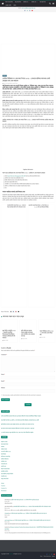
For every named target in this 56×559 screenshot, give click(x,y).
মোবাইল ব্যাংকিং (8, 5)
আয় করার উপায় (43, 1)
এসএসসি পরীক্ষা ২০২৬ (6, 451)
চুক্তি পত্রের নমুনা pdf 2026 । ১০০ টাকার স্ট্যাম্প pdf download (25, 499)
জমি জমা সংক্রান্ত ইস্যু (5, 456)
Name (3, 374)
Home (41, 556)
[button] (28, 2)
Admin (10, 83)
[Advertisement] (28, 34)
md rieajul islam (8, 520)
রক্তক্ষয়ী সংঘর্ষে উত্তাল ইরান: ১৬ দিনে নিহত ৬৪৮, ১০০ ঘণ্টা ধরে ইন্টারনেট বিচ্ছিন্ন (38, 206)
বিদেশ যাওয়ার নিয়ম (9, 1)
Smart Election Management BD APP (16, 176)
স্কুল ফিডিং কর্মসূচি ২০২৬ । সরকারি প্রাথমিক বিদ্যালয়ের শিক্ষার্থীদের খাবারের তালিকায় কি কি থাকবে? (9, 334)
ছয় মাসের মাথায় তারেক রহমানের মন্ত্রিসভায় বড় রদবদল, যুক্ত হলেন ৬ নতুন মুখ (17, 428)
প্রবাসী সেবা (3, 466)
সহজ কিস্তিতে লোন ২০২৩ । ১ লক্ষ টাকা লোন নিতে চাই (46, 332)
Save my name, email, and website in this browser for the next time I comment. (22, 395)
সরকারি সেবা (25, 1)
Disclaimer (3, 490)
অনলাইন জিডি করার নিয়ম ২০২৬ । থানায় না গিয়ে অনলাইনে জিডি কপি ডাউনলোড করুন (16, 206)
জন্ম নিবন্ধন (3, 454)
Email (3, 381)
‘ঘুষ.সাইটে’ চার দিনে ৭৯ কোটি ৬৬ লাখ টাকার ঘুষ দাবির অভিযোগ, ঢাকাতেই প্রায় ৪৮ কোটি (20, 420)
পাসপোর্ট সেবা (4, 463)
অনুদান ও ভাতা (4, 441)
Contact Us (4, 488)
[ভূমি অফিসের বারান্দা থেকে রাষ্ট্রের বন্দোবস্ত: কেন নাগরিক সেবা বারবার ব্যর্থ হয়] (28, 320)
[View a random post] (53, 3)
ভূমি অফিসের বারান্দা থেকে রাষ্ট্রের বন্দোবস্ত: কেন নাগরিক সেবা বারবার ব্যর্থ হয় (17, 424)
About (2, 483)
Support (53, 556)
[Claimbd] (2, 3)
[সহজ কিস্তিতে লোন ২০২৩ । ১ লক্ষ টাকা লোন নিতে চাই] (46, 320)
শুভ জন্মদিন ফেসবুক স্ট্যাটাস (7, 473)
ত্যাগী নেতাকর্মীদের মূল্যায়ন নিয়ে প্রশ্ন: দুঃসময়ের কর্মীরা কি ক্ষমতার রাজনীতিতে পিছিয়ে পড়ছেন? (21, 416)
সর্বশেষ (14, 5)
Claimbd (7, 513)
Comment (4, 354)
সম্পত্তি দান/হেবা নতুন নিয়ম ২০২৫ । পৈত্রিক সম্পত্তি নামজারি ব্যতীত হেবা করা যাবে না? (29, 513)
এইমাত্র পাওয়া (4, 449)
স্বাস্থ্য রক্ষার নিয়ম (18, 1)
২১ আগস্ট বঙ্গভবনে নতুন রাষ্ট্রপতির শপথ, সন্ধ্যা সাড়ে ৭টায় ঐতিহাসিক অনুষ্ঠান (17, 432)
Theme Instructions (47, 556)
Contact (3, 485)
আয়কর (2, 446)
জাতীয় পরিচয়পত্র (4, 459)
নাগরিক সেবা (33, 1)
